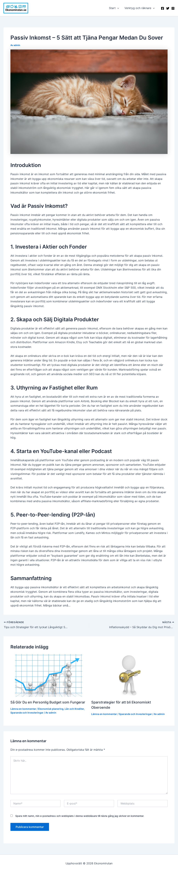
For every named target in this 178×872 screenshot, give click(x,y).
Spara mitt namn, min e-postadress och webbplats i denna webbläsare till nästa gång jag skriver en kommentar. (79, 815)
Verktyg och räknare (137, 8)
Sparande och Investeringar (26, 712)
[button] (117, 8)
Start (112, 8)
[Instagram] (173, 8)
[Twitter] (167, 8)
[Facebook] (162, 8)
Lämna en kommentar (23, 708)
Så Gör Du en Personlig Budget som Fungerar (47, 702)
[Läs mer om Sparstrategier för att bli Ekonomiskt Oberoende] (129, 675)
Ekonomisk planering (50, 708)
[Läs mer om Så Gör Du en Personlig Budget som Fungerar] (48, 675)
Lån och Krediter (74, 708)
